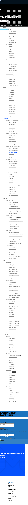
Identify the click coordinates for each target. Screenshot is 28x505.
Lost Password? (8, 427)
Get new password (5, 436)
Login (2, 427)
